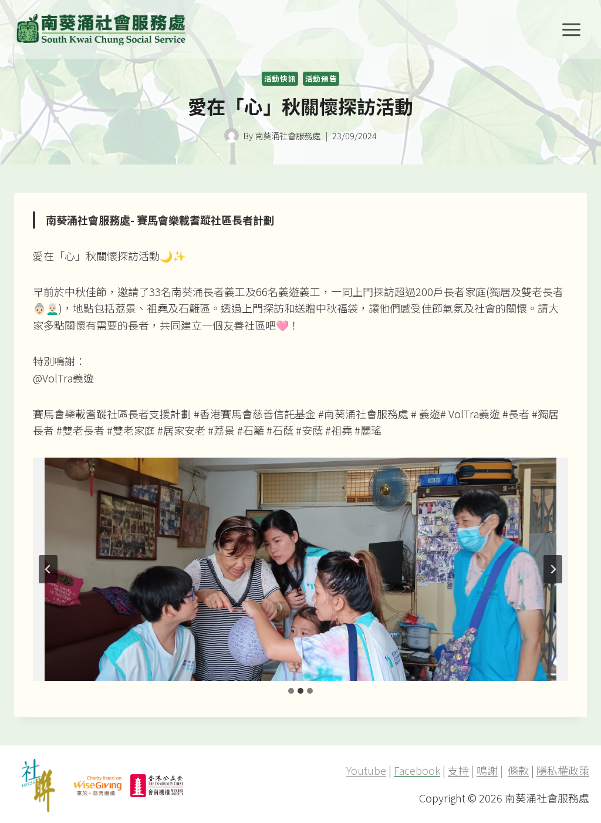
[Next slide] (552, 569)
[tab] (291, 691)
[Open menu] (571, 29)
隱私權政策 (562, 770)
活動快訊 (280, 78)
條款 (518, 770)
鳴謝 (487, 770)
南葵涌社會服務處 (287, 135)
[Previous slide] (48, 569)
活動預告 (321, 78)
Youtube (366, 770)
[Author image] (231, 135)
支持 (458, 770)
